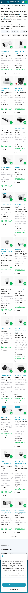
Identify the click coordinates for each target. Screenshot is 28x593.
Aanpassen (13, 589)
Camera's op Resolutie (12, 5)
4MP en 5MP (14, 32)
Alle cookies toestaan (14, 584)
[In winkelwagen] (11, 47)
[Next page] (19, 536)
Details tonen (20, 580)
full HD (20, 14)
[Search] (22, 2)
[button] (14, 542)
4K (4, 18)
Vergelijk (5, 73)
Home (4, 5)
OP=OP (3, 193)
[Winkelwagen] (26, 2)
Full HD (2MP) (5, 32)
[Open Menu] (1, 2)
